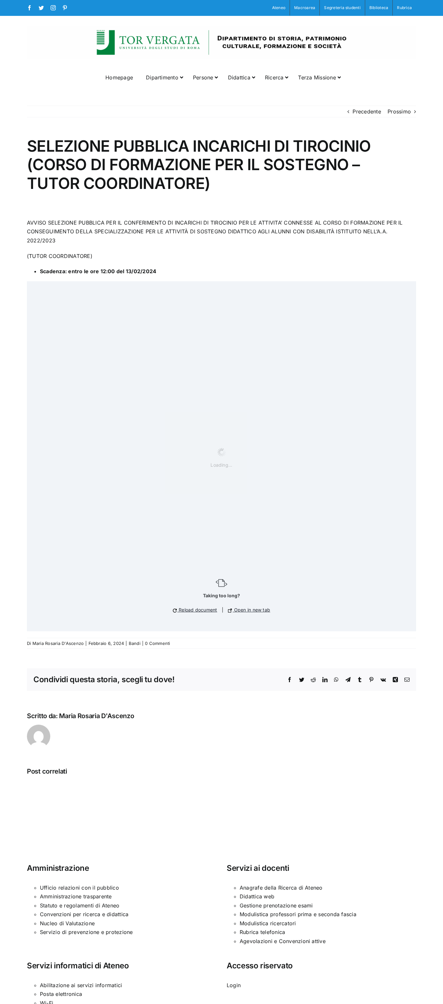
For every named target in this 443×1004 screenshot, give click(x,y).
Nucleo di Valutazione (67, 923)
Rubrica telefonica (262, 932)
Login (234, 985)
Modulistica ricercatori (268, 923)
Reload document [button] (197, 610)
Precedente (367, 111)
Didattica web (257, 896)
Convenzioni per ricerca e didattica (84, 914)
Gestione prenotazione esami (276, 905)
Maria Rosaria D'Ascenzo (58, 643)
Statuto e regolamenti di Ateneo (79, 905)
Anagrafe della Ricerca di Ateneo (281, 887)
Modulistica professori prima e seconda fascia (298, 914)
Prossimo (399, 111)
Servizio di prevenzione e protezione (86, 932)
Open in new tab (251, 610)
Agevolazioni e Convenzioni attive (283, 941)
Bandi (134, 643)
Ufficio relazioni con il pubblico (79, 887)
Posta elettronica (61, 994)
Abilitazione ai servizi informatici (81, 985)
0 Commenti (157, 643)
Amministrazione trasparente (76, 896)
